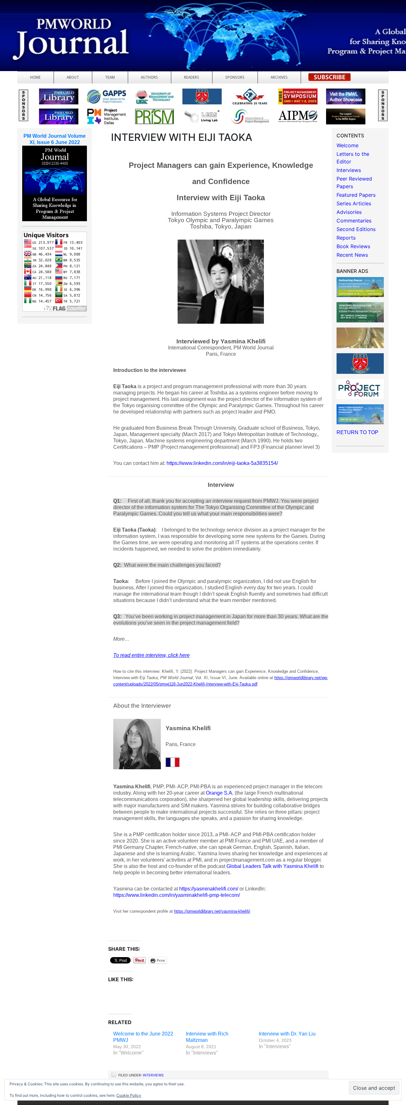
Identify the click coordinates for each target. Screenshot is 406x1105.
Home (35, 77)
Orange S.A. (219, 793)
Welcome (347, 145)
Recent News (352, 255)
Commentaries (354, 220)
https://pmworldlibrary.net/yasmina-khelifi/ (212, 911)
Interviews (153, 1075)
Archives (279, 77)
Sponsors (235, 77)
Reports (346, 238)
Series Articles (354, 203)
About (73, 77)
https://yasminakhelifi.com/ (208, 888)
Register (329, 79)
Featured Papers (356, 195)
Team (110, 77)
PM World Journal (75, 20)
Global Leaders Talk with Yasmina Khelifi (272, 866)
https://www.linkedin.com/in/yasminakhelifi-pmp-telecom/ (176, 895)
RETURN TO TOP (357, 432)
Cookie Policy (128, 1095)
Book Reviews (353, 246)
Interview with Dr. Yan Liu (287, 1033)
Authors (149, 77)
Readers (191, 77)
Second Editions (356, 229)
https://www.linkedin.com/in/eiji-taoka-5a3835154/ (222, 463)
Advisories (349, 212)
